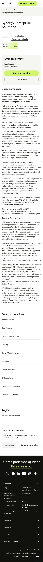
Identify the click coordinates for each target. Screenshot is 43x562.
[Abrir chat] (37, 556)
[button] (20, 483)
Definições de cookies (13, 553)
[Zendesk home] (7, 3)
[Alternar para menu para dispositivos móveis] (39, 3)
